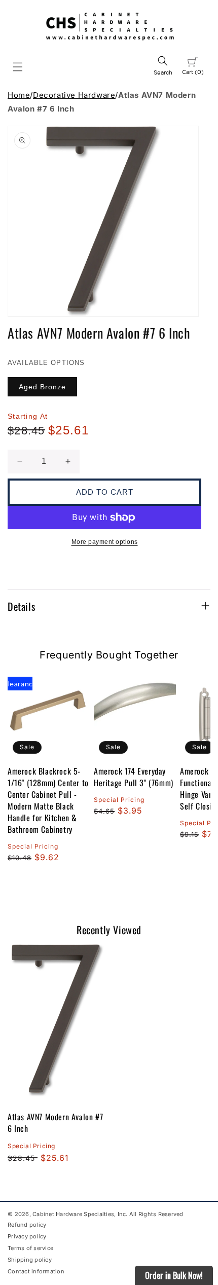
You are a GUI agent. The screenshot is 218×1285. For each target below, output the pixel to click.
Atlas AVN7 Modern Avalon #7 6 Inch (55, 1122)
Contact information (36, 1271)
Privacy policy (27, 1236)
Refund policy (27, 1224)
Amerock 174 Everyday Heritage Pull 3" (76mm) (133, 777)
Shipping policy (30, 1259)
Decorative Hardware (74, 95)
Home (19, 95)
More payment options (104, 541)
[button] (18, 67)
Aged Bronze (42, 387)
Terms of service (30, 1248)
